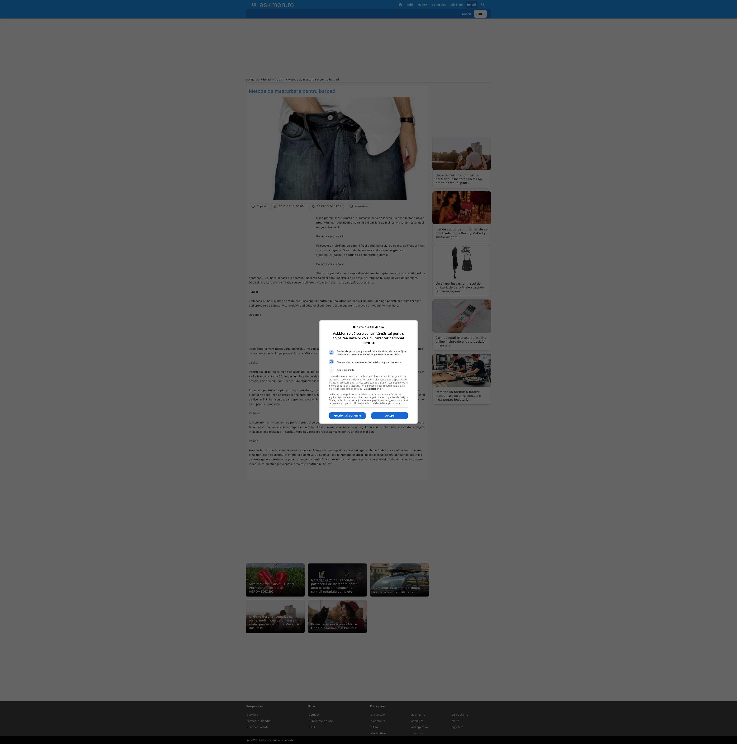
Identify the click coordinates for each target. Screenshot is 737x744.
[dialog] (368, 372)
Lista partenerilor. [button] (373, 388)
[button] (368, 370)
